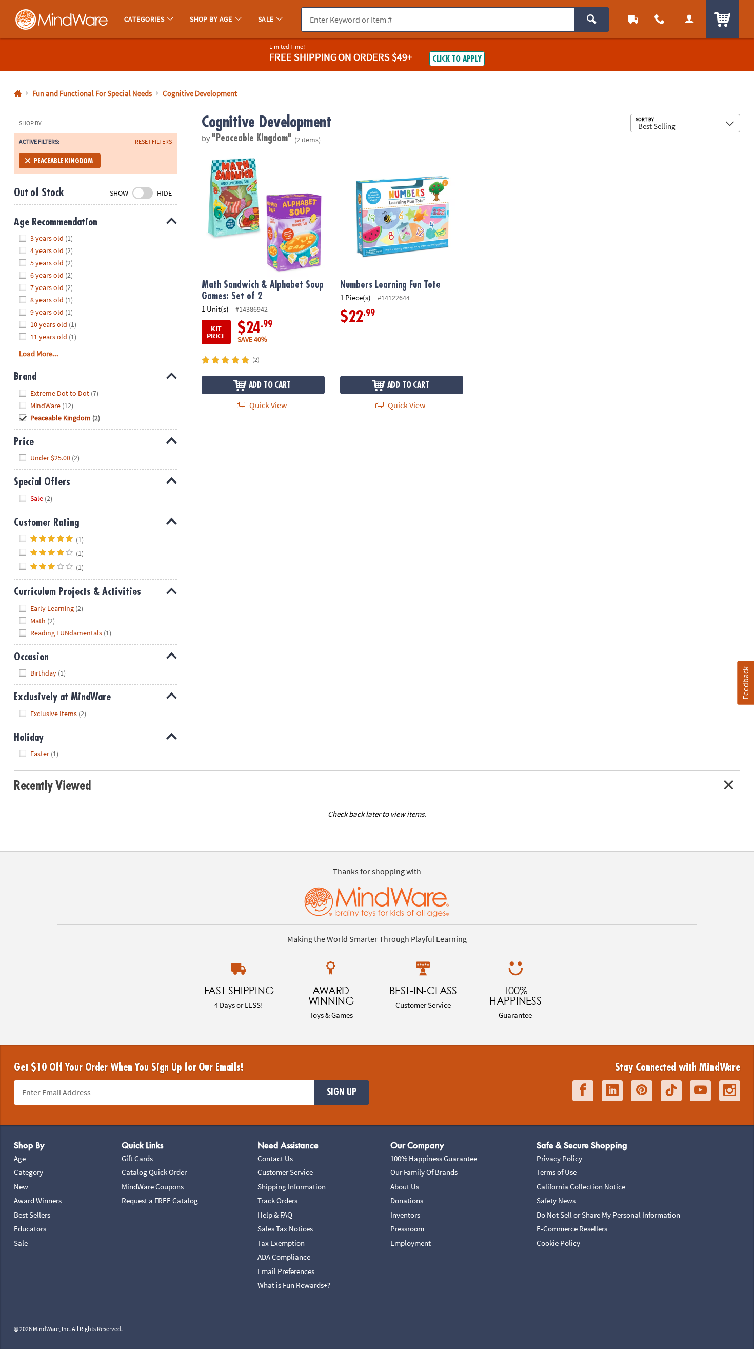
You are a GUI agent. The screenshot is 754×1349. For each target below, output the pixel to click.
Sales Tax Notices (285, 1229)
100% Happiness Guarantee (433, 1158)
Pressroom (407, 1229)
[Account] (689, 19)
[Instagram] (729, 1090)
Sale (21, 1243)
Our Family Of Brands (424, 1172)
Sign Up (341, 1092)
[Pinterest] (641, 1090)
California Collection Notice (581, 1186)
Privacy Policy (559, 1158)
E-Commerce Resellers (572, 1229)
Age (20, 1158)
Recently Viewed (52, 785)
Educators (30, 1229)
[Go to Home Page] (18, 94)
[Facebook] (582, 1090)
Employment (410, 1243)
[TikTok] (671, 1090)
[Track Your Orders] (633, 19)
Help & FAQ (274, 1215)
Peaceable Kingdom (63, 160)
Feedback (745, 683)
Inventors (405, 1215)
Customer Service (285, 1172)
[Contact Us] (659, 19)
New (21, 1186)
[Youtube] (700, 1090)
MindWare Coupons (153, 1186)
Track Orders (277, 1200)
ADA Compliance (283, 1257)
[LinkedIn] (612, 1090)
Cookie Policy (558, 1243)
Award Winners (38, 1200)
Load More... (38, 353)
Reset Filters (153, 142)
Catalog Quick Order (154, 1172)
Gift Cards (137, 1158)
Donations (406, 1200)
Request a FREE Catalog (160, 1200)
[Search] (591, 19)
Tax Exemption (281, 1243)
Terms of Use (557, 1172)
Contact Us (275, 1158)
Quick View (267, 405)
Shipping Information (291, 1186)
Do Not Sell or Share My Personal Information (608, 1215)
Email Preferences (285, 1271)
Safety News (556, 1200)
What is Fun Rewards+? (293, 1285)
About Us (404, 1186)
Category (28, 1172)
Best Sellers (32, 1215)
